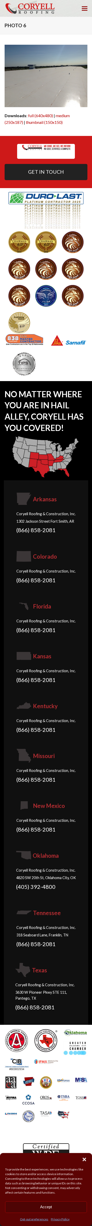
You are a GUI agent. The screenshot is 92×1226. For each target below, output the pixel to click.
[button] (84, 1159)
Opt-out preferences (34, 1219)
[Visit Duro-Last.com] (46, 209)
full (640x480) (40, 115)
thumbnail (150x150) (44, 122)
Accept (46, 1207)
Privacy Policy (60, 1219)
